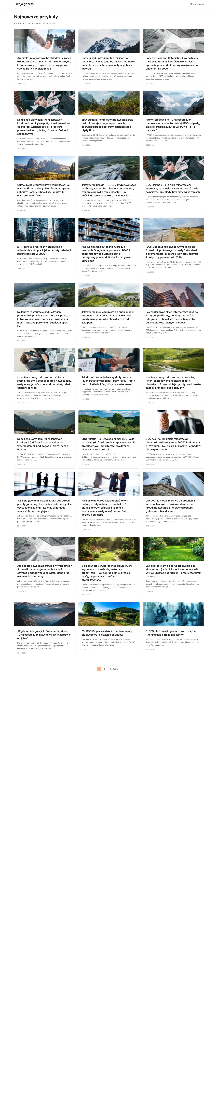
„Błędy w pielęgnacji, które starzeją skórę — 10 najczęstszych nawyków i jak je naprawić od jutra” (44, 635)
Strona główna (197, 4)
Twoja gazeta (24, 4)
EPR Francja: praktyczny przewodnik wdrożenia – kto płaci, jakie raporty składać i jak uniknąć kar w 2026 (44, 250)
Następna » (114, 669)
